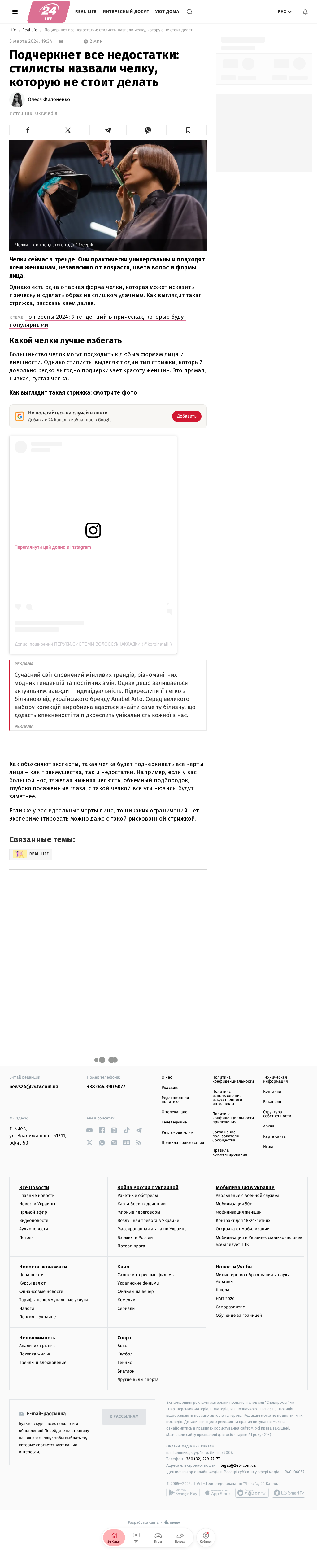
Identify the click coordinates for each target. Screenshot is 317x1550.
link (89, 1130)
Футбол (124, 1354)
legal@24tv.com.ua (238, 1465)
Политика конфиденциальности (233, 1079)
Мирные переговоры (138, 1212)
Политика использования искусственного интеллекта (227, 1098)
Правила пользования (183, 1143)
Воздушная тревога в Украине (148, 1220)
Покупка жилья (34, 1354)
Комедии (126, 1300)
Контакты (272, 1092)
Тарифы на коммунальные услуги (53, 1300)
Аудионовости (33, 1229)
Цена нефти (31, 1274)
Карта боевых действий (141, 1203)
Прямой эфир (33, 1212)
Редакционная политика (175, 1100)
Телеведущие (174, 1122)
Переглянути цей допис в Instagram (53, 547)
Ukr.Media (46, 113)
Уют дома (167, 11)
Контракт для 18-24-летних (243, 1220)
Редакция (171, 1088)
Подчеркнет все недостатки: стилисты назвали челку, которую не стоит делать (119, 30)
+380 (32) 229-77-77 (202, 1458)
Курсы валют (32, 1283)
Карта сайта (274, 1137)
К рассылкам (124, 1416)
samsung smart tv (288, 1492)
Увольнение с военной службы (247, 1195)
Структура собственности (277, 1114)
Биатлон (125, 1371)
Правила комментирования (229, 1153)
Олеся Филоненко (49, 99)
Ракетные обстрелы (137, 1195)
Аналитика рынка (37, 1345)
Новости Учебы (234, 1267)
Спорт (124, 1338)
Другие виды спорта (137, 1379)
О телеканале (174, 1112)
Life (13, 30)
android (183, 1492)
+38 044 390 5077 (106, 1087)
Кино (123, 1267)
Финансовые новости (41, 1291)
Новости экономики (43, 1267)
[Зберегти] (188, 130)
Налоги (26, 1308)
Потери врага (131, 1246)
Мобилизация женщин (239, 1212)
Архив (269, 1126)
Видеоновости (34, 1220)
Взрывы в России (135, 1237)
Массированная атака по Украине (151, 1229)
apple (217, 1492)
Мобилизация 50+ (234, 1203)
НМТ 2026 (225, 1298)
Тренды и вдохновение (42, 1362)
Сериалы (126, 1308)
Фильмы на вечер (135, 1291)
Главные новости (37, 1195)
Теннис (124, 1362)
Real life (86, 11)
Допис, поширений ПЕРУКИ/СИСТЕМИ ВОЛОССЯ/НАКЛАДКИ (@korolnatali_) (93, 643)
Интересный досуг (126, 11)
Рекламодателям (177, 1133)
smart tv (252, 1492)
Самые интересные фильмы (145, 1274)
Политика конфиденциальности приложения (233, 1118)
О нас (167, 1077)
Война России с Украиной (147, 1187)
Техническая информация (275, 1079)
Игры (268, 1147)
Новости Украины (37, 1203)
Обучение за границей (239, 1315)
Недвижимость (37, 1338)
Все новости (34, 1187)
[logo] (49, 11)
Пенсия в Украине (37, 1317)
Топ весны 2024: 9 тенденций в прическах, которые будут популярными (97, 320)
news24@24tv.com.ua (34, 1087)
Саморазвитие (230, 1307)
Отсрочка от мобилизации (243, 1229)
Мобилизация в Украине (245, 1187)
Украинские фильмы (138, 1283)
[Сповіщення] (305, 11)
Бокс (122, 1345)
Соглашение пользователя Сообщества (225, 1136)
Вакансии (272, 1102)
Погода (26, 1237)
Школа (222, 1290)
